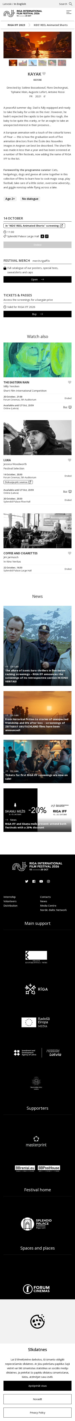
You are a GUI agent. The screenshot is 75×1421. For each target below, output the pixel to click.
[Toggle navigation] (69, 12)
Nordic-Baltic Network (53, 910)
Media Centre (48, 905)
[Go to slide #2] (23, 63)
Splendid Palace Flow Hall (16, 501)
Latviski (7, 4)
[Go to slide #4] (42, 63)
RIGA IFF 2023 (16, 25)
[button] (67, 407)
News (43, 901)
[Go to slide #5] (52, 63)
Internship (9, 897)
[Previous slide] (7, 45)
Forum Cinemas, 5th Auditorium (19, 399)
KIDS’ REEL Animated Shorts (51, 25)
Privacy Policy (37, 1412)
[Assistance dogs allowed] (47, 236)
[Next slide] (68, 45)
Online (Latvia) (10, 408)
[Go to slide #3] (32, 63)
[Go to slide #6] (62, 63)
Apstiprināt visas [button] (37, 1385)
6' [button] (45, 96)
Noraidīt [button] (37, 1399)
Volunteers (10, 901)
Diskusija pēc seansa (16, 482)
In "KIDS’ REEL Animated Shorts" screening (32, 225)
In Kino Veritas (12, 561)
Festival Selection (13, 468)
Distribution (10, 905)
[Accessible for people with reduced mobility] (43, 236)
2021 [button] (38, 96)
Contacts (45, 897)
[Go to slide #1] (13, 63)
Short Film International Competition (25, 390)
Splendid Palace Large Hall (23, 236)
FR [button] (31, 96)
